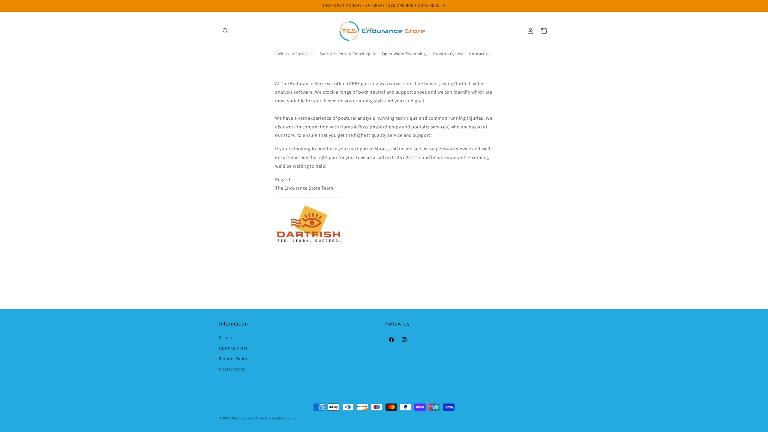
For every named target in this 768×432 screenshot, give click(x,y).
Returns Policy (233, 358)
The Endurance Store (247, 418)
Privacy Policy (232, 369)
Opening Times (233, 348)
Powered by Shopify (280, 418)
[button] (225, 31)
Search (225, 337)
